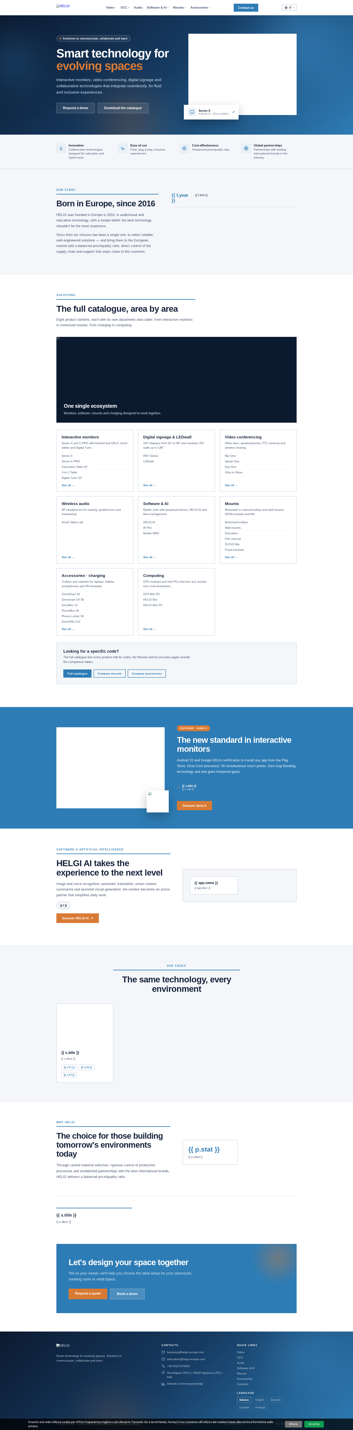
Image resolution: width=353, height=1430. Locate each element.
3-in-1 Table (69, 472)
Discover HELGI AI (77, 918)
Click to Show (233, 472)
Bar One (230, 455)
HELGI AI (149, 522)
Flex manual (233, 538)
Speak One (232, 461)
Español (244, 1407)
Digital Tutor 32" (72, 477)
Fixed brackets (234, 549)
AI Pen (147, 527)
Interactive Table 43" (75, 466)
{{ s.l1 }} (69, 1067)
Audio (138, 7)
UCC (125, 7)
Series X (67, 455)
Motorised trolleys (236, 522)
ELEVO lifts (232, 544)
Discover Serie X (194, 805)
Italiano (244, 1399)
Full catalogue (77, 673)
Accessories (200, 7)
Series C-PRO (71, 461)
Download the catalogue (123, 108)
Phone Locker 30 (73, 616)
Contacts (242, 1384)
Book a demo (127, 1294)
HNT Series (150, 455)
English (259, 1399)
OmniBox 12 (70, 605)
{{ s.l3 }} (69, 1075)
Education (231, 533)
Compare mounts (110, 673)
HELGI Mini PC (153, 605)
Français (261, 1407)
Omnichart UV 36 (73, 599)
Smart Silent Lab (72, 522)
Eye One (230, 466)
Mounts (179, 7)
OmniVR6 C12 (71, 621)
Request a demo (75, 108)
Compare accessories (147, 673)
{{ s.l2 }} (86, 1067)
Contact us (246, 7)
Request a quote (88, 1293)
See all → (68, 485)
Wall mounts (233, 527)
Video (111, 7)
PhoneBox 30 (70, 610)
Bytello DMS (151, 533)
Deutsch (275, 1399)
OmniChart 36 (71, 594)
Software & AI (158, 7)
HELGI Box (150, 599)
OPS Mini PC (151, 594)
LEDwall (148, 461)
